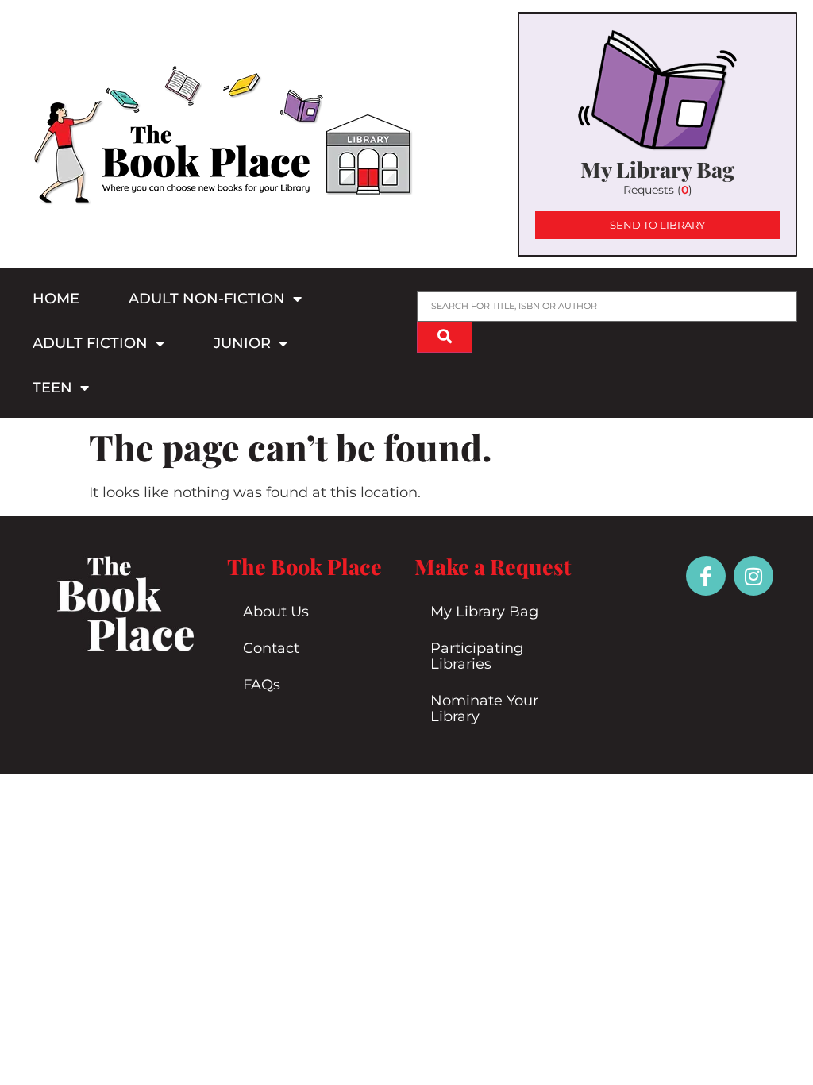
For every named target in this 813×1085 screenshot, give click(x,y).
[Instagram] (753, 576)
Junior (242, 343)
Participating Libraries (476, 656)
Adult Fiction (90, 343)
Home (56, 298)
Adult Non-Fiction (207, 298)
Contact (271, 648)
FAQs (261, 684)
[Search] (444, 337)
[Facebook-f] (706, 576)
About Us (276, 611)
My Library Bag (484, 611)
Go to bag (657, 134)
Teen (52, 387)
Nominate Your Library (484, 708)
